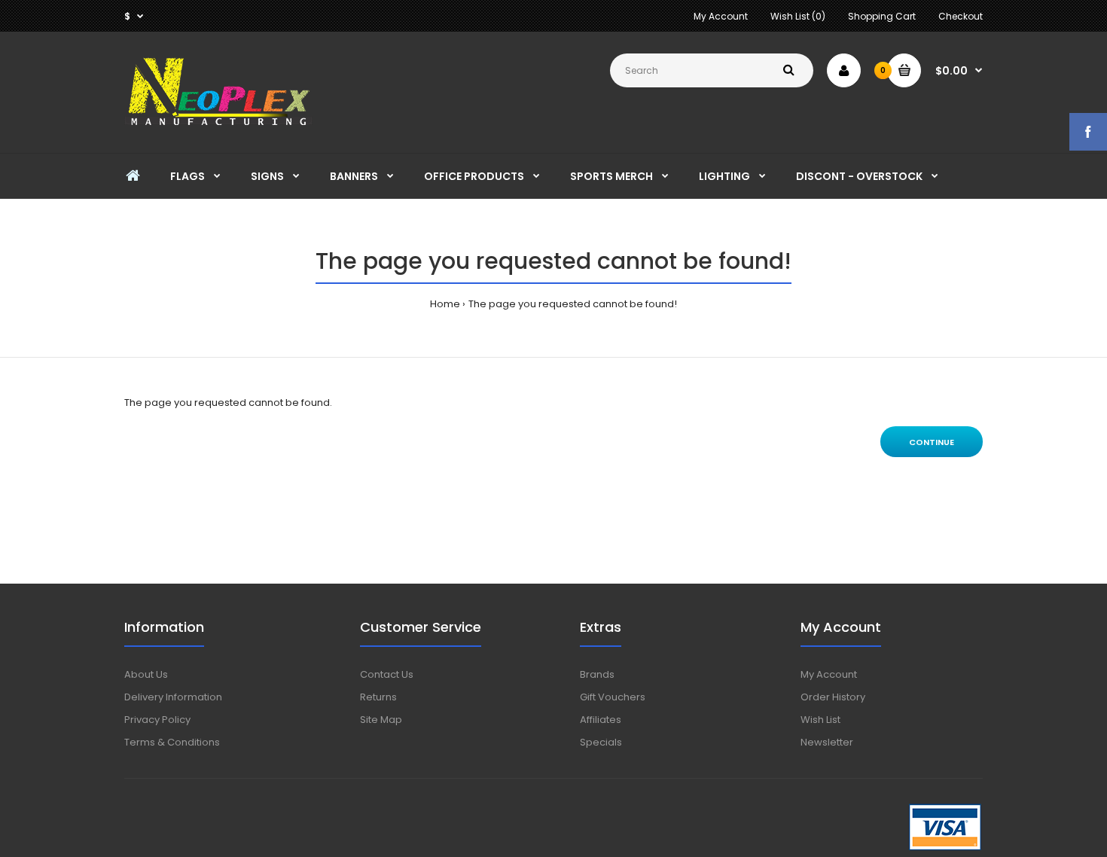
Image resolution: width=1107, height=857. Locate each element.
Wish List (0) (797, 16)
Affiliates (600, 719)
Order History (833, 697)
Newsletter (827, 742)
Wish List (820, 719)
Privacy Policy (157, 719)
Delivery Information (173, 697)
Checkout (960, 16)
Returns (378, 697)
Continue (931, 442)
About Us (146, 674)
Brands (597, 674)
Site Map (381, 719)
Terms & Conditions (172, 742)
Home (445, 304)
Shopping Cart (882, 16)
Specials (601, 742)
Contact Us (386, 674)
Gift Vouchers (612, 697)
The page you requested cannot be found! (572, 304)
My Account (721, 16)
